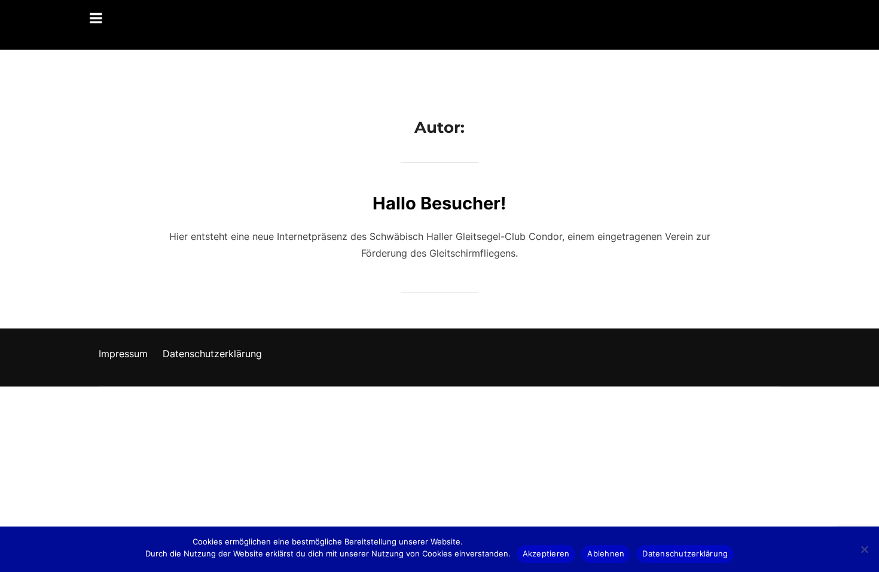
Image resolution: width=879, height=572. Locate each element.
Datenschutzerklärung (212, 354)
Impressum (123, 354)
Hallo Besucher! (439, 203)
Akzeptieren (546, 553)
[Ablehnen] (864, 549)
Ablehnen (605, 553)
